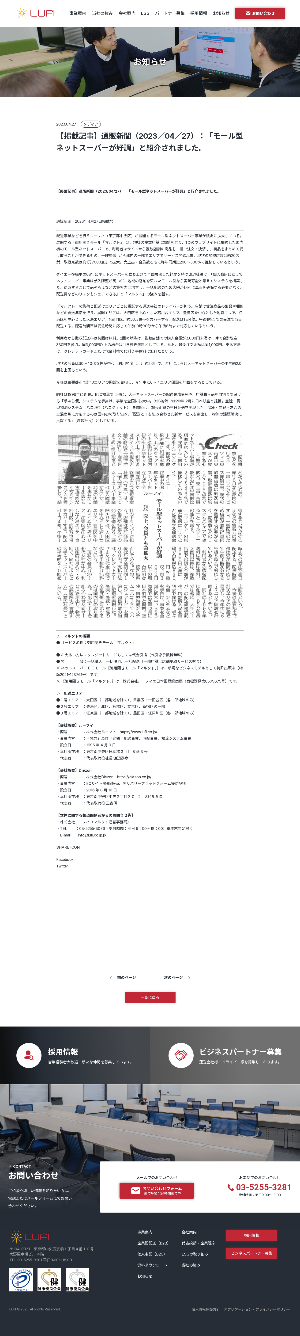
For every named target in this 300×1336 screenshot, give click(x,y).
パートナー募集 (170, 13)
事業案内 (77, 13)
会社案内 (127, 13)
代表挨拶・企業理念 (198, 1243)
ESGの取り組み (195, 1254)
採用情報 (198, 13)
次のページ (173, 977)
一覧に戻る (150, 997)
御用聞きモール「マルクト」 (111, 642)
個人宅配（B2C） (152, 1254)
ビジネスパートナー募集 (251, 1253)
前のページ (126, 977)
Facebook (65, 859)
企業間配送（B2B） (154, 1243)
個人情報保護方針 (206, 1309)
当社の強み (102, 13)
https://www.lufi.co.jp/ (138, 731)
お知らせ (221, 13)
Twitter (62, 866)
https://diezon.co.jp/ (134, 777)
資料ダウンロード (152, 1265)
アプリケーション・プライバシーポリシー (257, 1309)
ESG (145, 13)
